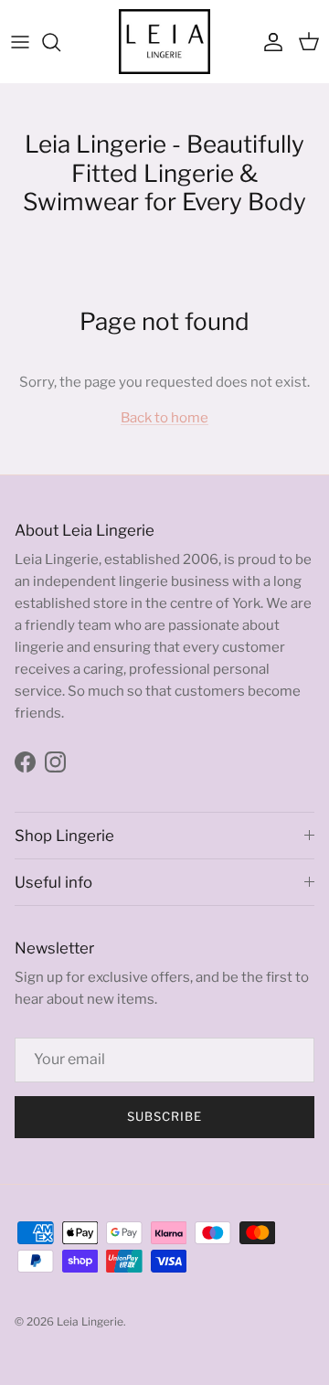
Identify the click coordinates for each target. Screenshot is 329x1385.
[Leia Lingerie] (164, 41)
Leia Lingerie (90, 1321)
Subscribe (164, 1116)
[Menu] (20, 42)
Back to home (164, 418)
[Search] (60, 42)
